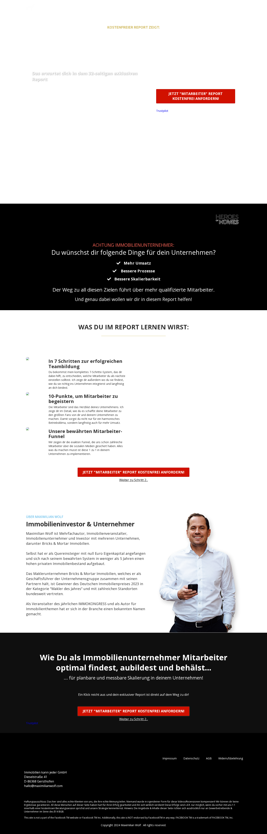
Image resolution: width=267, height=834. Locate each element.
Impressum (169, 758)
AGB (209, 758)
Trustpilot (162, 111)
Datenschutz (191, 758)
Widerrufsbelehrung (230, 758)
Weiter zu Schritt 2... (195, 106)
